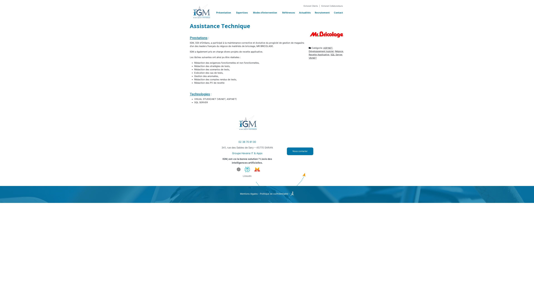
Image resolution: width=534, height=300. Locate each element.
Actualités (305, 12)
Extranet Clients (311, 6)
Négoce (339, 51)
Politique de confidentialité (274, 193)
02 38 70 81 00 (247, 141)
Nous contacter (300, 151)
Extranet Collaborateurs (332, 6)
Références (288, 12)
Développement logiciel (321, 51)
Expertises (242, 12)
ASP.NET (327, 48)
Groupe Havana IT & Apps (247, 153)
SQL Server (336, 54)
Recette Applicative (319, 54)
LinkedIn (247, 176)
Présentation (223, 12)
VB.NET (313, 58)
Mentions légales (249, 193)
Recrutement (322, 12)
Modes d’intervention (265, 12)
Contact (338, 12)
